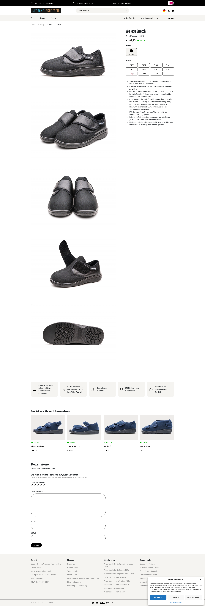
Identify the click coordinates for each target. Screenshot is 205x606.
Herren (42, 18)
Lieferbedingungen (74, 582)
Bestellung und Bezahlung (77, 585)
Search (126, 10)
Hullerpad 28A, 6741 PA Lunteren (43, 575)
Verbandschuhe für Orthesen (114, 592)
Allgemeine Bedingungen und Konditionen (83, 578)
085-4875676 (36, 567)
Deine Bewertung (38, 482)
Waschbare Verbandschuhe (114, 588)
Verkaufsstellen (129, 18)
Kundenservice (168, 18)
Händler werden (73, 567)
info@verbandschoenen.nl (41, 571)
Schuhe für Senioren (147, 564)
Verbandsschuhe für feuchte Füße (116, 570)
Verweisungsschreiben (149, 18)
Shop (33, 18)
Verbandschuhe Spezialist (149, 567)
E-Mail (33, 533)
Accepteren (158, 597)
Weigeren (176, 597)
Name (33, 521)
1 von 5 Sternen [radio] (32, 485)
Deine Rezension (38, 491)
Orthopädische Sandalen (149, 571)
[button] (201, 579)
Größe (128, 61)
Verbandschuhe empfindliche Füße (117, 581)
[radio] (131, 51)
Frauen (53, 18)
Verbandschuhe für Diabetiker (115, 577)
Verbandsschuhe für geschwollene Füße (119, 574)
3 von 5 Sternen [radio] (38, 485)
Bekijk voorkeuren (193, 597)
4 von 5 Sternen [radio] (41, 485)
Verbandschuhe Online (148, 575)
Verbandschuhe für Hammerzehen (116, 584)
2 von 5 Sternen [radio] (35, 485)
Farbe (128, 46)
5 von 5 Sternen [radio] (44, 485)
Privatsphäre (72, 575)
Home (33, 25)
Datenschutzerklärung (176, 602)
